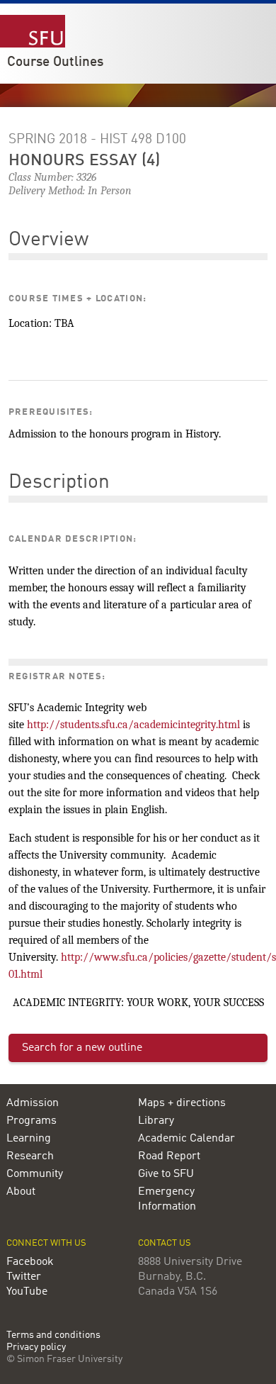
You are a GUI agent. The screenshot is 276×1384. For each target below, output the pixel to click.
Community (34, 1174)
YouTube (26, 1292)
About (20, 1192)
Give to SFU (166, 1174)
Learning (28, 1138)
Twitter (23, 1277)
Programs (31, 1121)
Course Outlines (55, 62)
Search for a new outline (82, 1048)
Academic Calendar (186, 1138)
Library (156, 1121)
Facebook (30, 1262)
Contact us (164, 1243)
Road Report (169, 1156)
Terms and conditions (53, 1335)
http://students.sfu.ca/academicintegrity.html (133, 724)
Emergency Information (167, 1199)
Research (30, 1156)
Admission (32, 1103)
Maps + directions (182, 1103)
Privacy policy (36, 1347)
